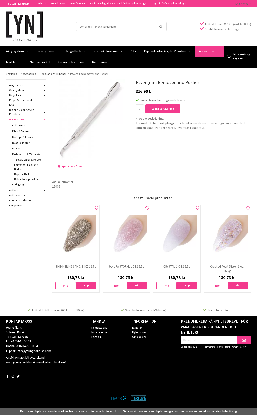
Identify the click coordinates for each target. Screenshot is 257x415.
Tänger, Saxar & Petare (28, 160)
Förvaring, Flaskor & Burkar (26, 167)
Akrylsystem (15, 51)
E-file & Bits (19, 125)
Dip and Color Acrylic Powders (165, 51)
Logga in (96, 337)
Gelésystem (45, 51)
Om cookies (139, 337)
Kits (133, 51)
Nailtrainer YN (40, 62)
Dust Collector (21, 143)
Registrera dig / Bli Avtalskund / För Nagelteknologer (118, 3)
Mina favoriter (77, 3)
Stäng (233, 411)
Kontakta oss (58, 3)
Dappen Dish (22, 174)
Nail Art (11, 62)
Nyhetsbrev (139, 332)
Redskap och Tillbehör (26, 154)
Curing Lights (20, 184)
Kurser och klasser (71, 62)
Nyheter (42, 3)
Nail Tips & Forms (22, 137)
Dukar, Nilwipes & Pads (28, 179)
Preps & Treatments (107, 51)
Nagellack (73, 51)
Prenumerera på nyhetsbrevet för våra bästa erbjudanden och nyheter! (214, 327)
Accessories (207, 51)
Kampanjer (99, 62)
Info (65, 285)
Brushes (17, 148)
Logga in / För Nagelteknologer (169, 3)
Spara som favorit (72, 166)
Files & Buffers (21, 131)
